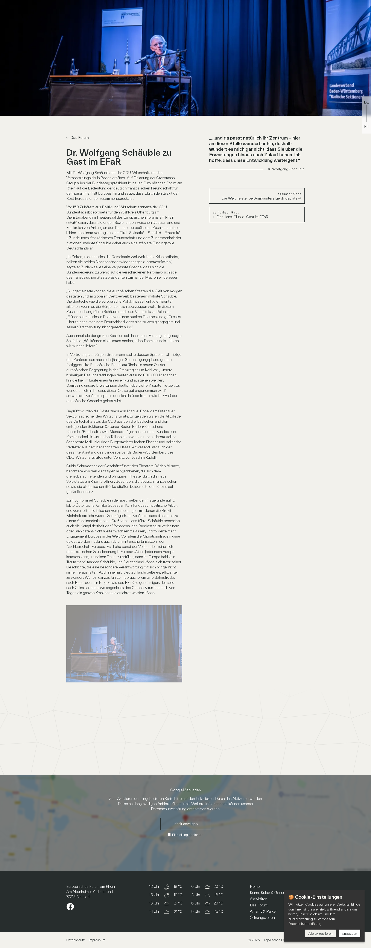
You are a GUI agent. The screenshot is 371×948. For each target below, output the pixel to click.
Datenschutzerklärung (168, 809)
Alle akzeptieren (320, 933)
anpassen (349, 933)
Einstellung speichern (187, 835)
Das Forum (79, 137)
